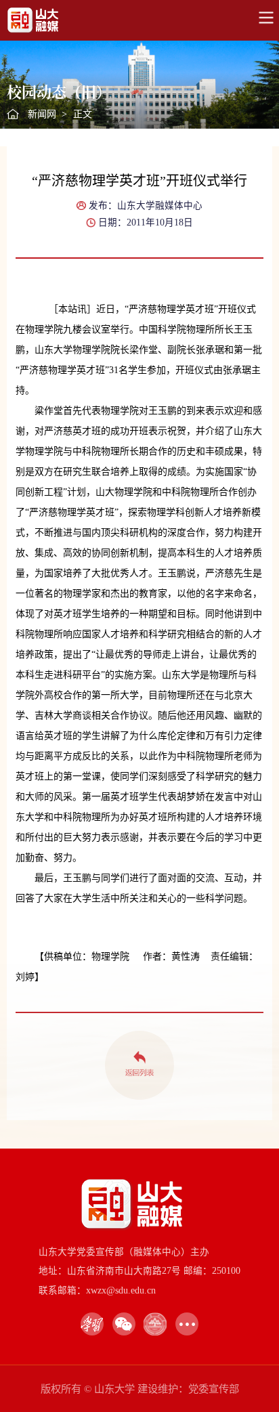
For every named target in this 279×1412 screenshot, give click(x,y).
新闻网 (42, 114)
